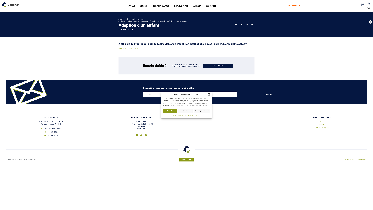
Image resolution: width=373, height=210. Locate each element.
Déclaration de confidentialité (191, 115)
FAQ (127, 19)
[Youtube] (146, 135)
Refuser (185, 111)
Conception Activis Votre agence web (355, 159)
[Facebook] (137, 135)
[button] (209, 94)
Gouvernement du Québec (129, 48)
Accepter (170, 111)
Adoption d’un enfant (137, 19)
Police (322, 122)
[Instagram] (141, 135)
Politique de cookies (178, 115)
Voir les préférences (202, 111)
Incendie (322, 125)
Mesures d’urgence (322, 128)
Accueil (121, 19)
